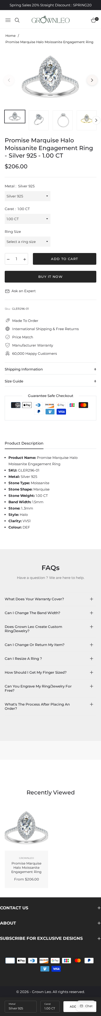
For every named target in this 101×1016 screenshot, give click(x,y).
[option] (50, 78)
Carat (47, 1003)
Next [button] (92, 80)
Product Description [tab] (24, 443)
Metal (12, 1003)
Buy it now (50, 277)
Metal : (20, 186)
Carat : (17, 209)
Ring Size (13, 231)
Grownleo (26, 858)
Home (10, 36)
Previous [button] (9, 80)
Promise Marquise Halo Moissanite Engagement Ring (26, 867)
